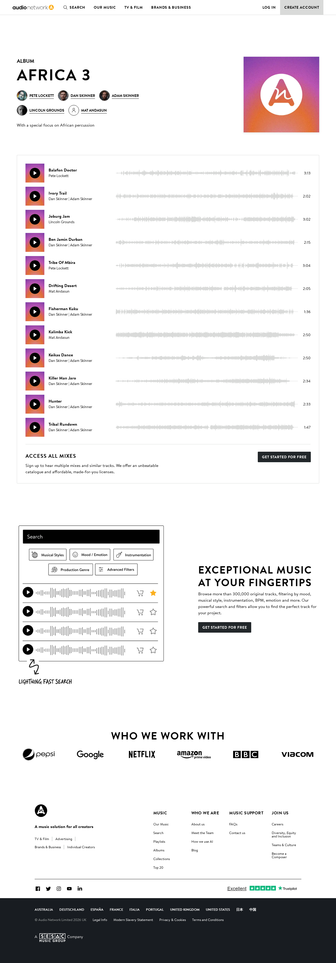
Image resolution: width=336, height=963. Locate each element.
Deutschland (71, 909)
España (97, 909)
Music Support (246, 813)
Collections (161, 858)
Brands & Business (171, 7)
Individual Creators (81, 847)
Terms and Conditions (208, 919)
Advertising (63, 838)
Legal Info (100, 919)
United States (218, 909)
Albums (158, 850)
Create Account (301, 7)
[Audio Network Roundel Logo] (41, 810)
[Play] (35, 173)
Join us (280, 813)
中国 (252, 909)
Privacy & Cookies (172, 919)
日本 (239, 909)
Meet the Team (202, 832)
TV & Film (133, 7)
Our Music (105, 7)
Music (160, 813)
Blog (194, 850)
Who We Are (205, 813)
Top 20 (158, 867)
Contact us (237, 832)
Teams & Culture (284, 844)
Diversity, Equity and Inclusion (284, 834)
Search (77, 7)
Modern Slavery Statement (133, 919)
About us (197, 824)
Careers (277, 824)
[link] (33, 7)
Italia (134, 909)
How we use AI (202, 841)
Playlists (159, 841)
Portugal (155, 909)
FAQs (233, 824)
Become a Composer (279, 855)
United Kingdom (185, 909)
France (116, 909)
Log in (269, 7)
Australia (44, 909)
